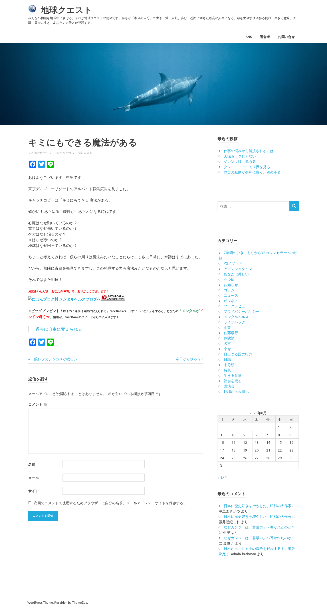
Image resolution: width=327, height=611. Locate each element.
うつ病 (229, 279)
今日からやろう (188, 359)
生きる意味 (233, 375)
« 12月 (223, 477)
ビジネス (231, 300)
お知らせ (231, 284)
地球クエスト (66, 10)
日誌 (79, 153)
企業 (227, 327)
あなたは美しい (236, 274)
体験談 (229, 338)
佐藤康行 (231, 332)
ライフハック (234, 322)
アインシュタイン (238, 268)
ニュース (231, 295)
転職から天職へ (236, 391)
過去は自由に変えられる (59, 329)
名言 (227, 343)
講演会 (229, 386)
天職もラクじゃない (240, 156)
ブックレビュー (236, 306)
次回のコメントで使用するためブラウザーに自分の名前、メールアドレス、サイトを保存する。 (110, 502)
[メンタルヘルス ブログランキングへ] (113, 298)
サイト (33, 490)
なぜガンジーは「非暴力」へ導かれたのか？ (259, 527)
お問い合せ (286, 37)
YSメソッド (233, 263)
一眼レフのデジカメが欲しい (53, 359)
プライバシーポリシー (241, 311)
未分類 (88, 153)
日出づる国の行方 (238, 354)
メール (33, 477)
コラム (229, 290)
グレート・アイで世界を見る (247, 166)
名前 (31, 464)
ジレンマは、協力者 (240, 161)
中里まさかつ (62, 153)
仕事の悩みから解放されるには (249, 150)
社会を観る (233, 380)
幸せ (227, 348)
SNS (249, 37)
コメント (37, 404)
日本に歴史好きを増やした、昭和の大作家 (257, 505)
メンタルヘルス (236, 316)
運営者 (265, 37)
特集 (227, 370)
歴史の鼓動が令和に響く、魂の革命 (252, 172)
